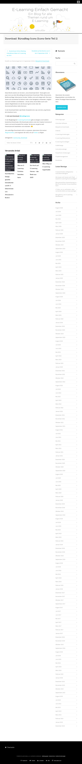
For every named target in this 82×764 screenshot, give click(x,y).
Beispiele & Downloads (42, 61)
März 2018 (58, 582)
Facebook (24, 760)
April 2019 (58, 533)
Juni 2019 (58, 526)
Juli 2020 (58, 478)
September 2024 (60, 293)
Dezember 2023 (60, 326)
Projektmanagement (62, 157)
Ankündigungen (60, 120)
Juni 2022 (58, 393)
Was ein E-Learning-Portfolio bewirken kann (21, 171)
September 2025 (60, 249)
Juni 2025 (58, 260)
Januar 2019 (59, 545)
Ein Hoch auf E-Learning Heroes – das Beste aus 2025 (34, 171)
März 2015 (58, 715)
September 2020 (60, 471)
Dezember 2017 (60, 593)
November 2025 (60, 241)
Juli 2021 (58, 434)
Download (24, 138)
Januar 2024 (59, 323)
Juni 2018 (58, 570)
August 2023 (59, 341)
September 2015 (60, 693)
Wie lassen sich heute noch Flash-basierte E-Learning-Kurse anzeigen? (66, 178)
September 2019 (60, 515)
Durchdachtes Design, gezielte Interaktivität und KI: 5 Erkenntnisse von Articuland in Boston (9, 185)
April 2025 (58, 267)
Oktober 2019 (60, 511)
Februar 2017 (59, 630)
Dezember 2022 (60, 371)
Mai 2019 (58, 530)
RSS (49, 760)
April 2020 (58, 489)
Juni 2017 (58, 615)
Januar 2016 (59, 678)
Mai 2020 (58, 485)
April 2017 (58, 622)
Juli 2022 (58, 389)
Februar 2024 (59, 319)
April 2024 (58, 311)
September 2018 (60, 559)
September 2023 (60, 337)
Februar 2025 (59, 274)
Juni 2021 (58, 437)
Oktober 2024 (60, 289)
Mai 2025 (58, 263)
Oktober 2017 (60, 600)
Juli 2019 (58, 522)
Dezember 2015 (60, 681)
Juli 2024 (58, 300)
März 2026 (58, 226)
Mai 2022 (58, 397)
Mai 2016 (58, 663)
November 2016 (60, 641)
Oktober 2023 (60, 334)
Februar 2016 (59, 674)
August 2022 (59, 385)
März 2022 (58, 404)
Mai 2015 (58, 707)
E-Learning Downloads (24, 120)
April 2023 (58, 356)
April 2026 (58, 223)
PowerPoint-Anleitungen (63, 153)
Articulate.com (57, 760)
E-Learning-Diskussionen (63, 138)
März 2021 (58, 448)
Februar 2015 (59, 718)
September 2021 (60, 426)
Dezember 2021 (60, 415)
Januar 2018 (59, 589)
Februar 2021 (59, 452)
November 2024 (60, 286)
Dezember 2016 (60, 637)
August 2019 (59, 519)
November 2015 (60, 685)
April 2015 (58, 711)
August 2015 (59, 696)
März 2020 (58, 493)
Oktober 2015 (60, 689)
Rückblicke (59, 160)
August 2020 (59, 474)
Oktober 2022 (60, 378)
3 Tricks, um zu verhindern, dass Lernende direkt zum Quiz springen (66, 190)
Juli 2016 (58, 656)
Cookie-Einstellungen (60, 756)
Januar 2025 (59, 278)
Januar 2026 (59, 234)
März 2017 (58, 626)
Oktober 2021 (60, 422)
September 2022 (60, 382)
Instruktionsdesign (61, 149)
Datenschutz (52, 756)
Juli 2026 (58, 212)
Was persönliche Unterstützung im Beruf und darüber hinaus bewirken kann (66, 184)
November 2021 (60, 419)
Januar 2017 (59, 633)
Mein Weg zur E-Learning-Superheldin (47, 167)
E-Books (58, 131)
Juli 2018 (58, 567)
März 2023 (58, 360)
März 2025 (58, 271)
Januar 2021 (59, 456)
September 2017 (60, 604)
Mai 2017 (58, 619)
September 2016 (60, 648)
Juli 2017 (58, 611)
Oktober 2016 (60, 644)
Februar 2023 (59, 363)
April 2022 (58, 400)
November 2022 (60, 374)
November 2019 (60, 508)
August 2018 (59, 563)
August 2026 (59, 208)
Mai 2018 (58, 574)
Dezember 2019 (60, 504)
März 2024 (58, 315)
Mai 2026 (58, 219)
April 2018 (58, 578)
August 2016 (59, 652)
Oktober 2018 (60, 556)
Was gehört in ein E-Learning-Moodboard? (64, 195)
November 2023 (60, 330)
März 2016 (58, 670)
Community (16, 138)
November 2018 (60, 552)
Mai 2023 (58, 352)
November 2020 (60, 463)
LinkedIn (41, 760)
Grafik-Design (59, 145)
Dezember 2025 (60, 237)
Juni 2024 (58, 304)
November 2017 (60, 596)
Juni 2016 (58, 659)
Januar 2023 (59, 367)
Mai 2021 (58, 441)
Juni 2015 (58, 704)
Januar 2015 (59, 722)
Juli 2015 (58, 700)
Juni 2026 (58, 215)
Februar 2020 (59, 496)
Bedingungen (45, 756)
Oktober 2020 (60, 467)
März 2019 (58, 537)
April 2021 (58, 445)
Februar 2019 (59, 541)
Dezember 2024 (60, 282)
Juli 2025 (58, 256)
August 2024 (59, 297)
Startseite (61, 51)
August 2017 (59, 607)
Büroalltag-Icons (25, 116)
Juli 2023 (58, 345)
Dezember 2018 (60, 548)
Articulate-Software (61, 123)
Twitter (33, 760)
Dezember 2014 (60, 726)
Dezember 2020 (60, 459)
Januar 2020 (59, 500)
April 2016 (58, 667)
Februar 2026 (59, 230)
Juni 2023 (58, 348)
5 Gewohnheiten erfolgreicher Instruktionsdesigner (64, 172)
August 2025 (59, 252)
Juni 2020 (58, 482)
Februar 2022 (59, 408)
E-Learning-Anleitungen (63, 134)
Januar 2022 (59, 411)
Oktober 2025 (60, 245)
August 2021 (59, 430)
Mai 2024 (58, 308)
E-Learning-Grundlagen (62, 142)
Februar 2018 (59, 585)
